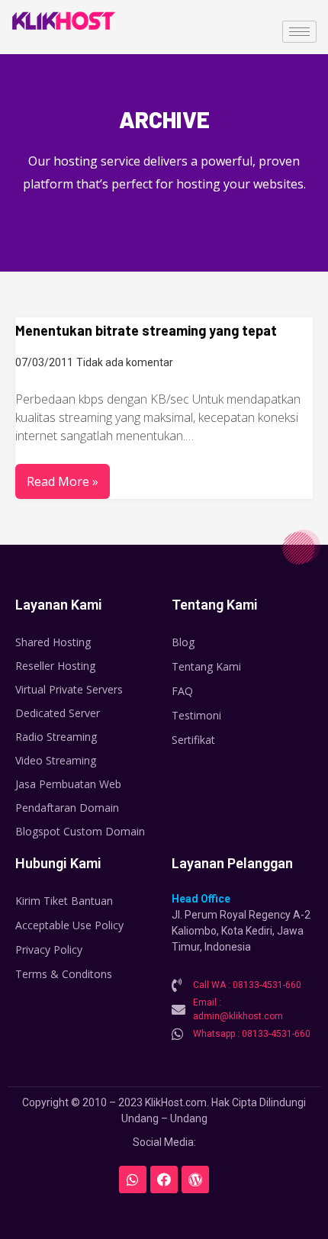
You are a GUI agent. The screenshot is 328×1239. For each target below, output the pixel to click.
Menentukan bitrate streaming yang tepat (146, 330)
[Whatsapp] (132, 1179)
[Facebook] (164, 1179)
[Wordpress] (195, 1179)
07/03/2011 (44, 362)
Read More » (62, 481)
